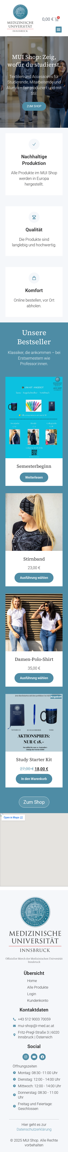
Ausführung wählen (34, 578)
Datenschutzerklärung (34, 1129)
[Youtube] (34, 1057)
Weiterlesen (34, 477)
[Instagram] (25, 1057)
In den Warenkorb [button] (34, 779)
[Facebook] (42, 1057)
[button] (59, 30)
